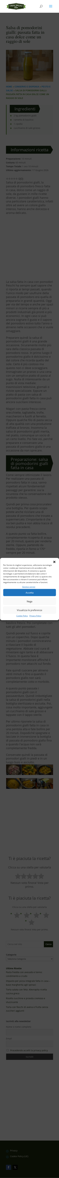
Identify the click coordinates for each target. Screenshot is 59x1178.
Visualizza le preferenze (29, 610)
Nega (29, 601)
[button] (54, 561)
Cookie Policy (22, 616)
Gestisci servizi (28, 586)
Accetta (30, 592)
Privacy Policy (35, 616)
